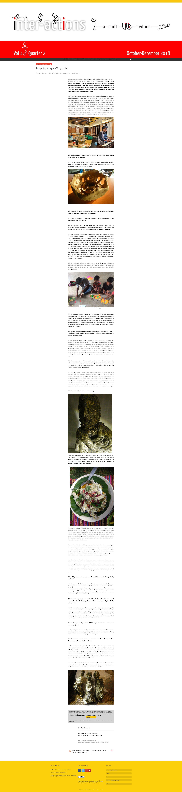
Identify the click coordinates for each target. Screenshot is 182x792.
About (67, 59)
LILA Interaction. (91, 790)
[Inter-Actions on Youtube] (89, 770)
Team (107, 773)
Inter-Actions (87, 780)
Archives (83, 59)
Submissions (99, 59)
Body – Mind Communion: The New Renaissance (87, 740)
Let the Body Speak (99, 750)
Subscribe (105, 59)
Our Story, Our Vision (111, 770)
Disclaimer (109, 784)
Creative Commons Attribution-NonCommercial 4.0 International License (90, 782)
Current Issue (75, 59)
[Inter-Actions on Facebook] (79, 770)
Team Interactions (87, 735)
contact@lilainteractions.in (61, 772)
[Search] (130, 59)
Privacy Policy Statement (112, 780)
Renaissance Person (44, 64)
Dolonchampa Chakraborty (90, 742)
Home (64, 59)
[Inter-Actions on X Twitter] (83, 770)
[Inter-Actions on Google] (86, 770)
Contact (110, 59)
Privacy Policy (66, 775)
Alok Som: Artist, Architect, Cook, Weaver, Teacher (88, 733)
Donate (115, 59)
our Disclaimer (58, 775)
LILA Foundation (91, 59)
